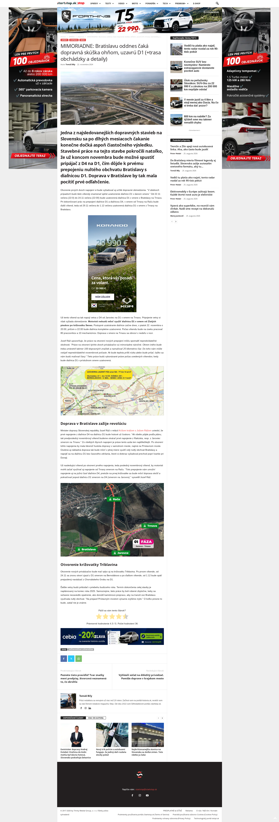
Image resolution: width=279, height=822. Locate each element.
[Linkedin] (90, 708)
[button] (217, 3)
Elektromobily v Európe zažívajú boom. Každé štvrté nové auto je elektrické (192, 193)
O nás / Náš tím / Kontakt (206, 810)
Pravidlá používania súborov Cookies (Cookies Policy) (195, 814)
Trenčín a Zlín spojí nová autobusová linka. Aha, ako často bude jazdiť (191, 148)
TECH (165, 3)
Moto (135, 3)
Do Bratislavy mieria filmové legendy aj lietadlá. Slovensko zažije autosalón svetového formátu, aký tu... (193, 163)
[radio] (99, 616)
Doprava (81, 37)
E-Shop (196, 3)
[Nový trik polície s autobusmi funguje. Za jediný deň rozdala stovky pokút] (112, 735)
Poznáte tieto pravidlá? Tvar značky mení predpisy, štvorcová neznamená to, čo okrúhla (83, 678)
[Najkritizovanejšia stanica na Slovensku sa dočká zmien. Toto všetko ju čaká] (148, 735)
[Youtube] (147, 796)
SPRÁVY (94, 3)
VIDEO (121, 3)
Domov (63, 37)
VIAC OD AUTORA (95, 718)
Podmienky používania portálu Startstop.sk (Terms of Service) (143, 814)
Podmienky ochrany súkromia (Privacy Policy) (171, 818)
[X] (71, 658)
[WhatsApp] (78, 658)
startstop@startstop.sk (146, 789)
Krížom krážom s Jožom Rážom (135, 430)
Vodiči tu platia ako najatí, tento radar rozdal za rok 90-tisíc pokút (192, 179)
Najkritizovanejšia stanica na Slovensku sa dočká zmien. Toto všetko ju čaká (147, 752)
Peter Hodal (175, 153)
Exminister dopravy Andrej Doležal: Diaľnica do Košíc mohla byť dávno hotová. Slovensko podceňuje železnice (76, 753)
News (83, 40)
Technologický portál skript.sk (206, 818)
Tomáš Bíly (70, 64)
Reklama (189, 810)
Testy (108, 3)
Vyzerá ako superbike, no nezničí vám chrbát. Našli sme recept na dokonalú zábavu (192, 208)
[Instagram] (86, 708)
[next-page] (162, 718)
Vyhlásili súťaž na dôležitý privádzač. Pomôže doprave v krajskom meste (141, 676)
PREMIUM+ (180, 3)
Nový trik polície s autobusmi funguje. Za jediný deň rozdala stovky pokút (111, 752)
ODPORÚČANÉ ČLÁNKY (73, 718)
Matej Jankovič (177, 216)
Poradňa (150, 3)
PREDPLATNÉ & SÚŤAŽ (172, 810)
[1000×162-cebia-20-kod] (112, 636)
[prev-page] (158, 718)
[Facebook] (64, 658)
